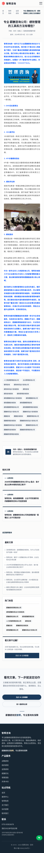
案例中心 (5, 797)
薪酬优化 (5, 773)
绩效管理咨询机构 (23, 394)
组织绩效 (5, 765)
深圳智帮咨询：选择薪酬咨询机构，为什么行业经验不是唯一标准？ (22, 551)
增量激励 (5, 777)
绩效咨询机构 (8, 394)
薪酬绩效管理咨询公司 (27, 430)
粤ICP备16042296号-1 (22, 848)
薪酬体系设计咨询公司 (11, 412)
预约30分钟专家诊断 (9, 828)
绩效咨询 (26, 389)
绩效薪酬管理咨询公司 (11, 407)
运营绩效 (17, 12)
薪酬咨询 (7, 416)
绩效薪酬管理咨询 (26, 403)
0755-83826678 (8, 824)
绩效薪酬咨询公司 (32, 398)
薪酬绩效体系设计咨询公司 (29, 421)
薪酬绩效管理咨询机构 (11, 434)
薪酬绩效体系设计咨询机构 (13, 425)
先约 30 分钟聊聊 (22, 655)
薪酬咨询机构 (18, 416)
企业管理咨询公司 (29, 380)
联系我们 (5, 813)
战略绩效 (5, 761)
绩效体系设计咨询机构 (11, 389)
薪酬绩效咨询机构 (10, 430)
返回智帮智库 (7, 532)
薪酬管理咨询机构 (10, 421)
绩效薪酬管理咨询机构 (30, 407)
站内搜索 (5, 809)
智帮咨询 (7, 385)
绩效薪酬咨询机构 (10, 403)
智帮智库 (9, 12)
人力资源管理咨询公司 (11, 380)
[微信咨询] (39, 837)
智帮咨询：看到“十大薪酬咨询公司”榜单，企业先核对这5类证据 (22, 558)
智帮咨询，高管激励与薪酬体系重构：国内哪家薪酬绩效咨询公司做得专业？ (22, 573)
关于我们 (5, 805)
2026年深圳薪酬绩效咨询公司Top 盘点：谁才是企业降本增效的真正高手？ (22, 566)
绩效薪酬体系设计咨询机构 (13, 398)
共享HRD (5, 781)
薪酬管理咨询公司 (33, 416)
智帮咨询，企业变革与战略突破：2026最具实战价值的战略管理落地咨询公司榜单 (22, 581)
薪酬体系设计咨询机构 (30, 412)
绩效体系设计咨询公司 (21, 385)
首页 (3, 12)
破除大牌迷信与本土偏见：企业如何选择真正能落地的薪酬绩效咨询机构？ (22, 588)
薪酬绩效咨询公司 (32, 425)
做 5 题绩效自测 (21, 704)
